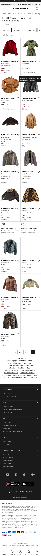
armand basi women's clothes (19, 363)
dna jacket (29, 365)
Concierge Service (9, 396)
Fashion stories (8, 466)
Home (4, 14)
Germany (27, 545)
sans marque (17, 377)
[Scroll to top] (33, 352)
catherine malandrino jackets (19, 368)
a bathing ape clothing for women (19, 360)
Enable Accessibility (20, 1)
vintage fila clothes (27, 373)
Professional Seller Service (12, 431)
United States (20, 545)
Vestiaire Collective (11, 451)
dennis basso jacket (26, 370)
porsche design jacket (14, 365)
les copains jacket (11, 373)
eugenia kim (32, 375)
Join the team (8, 463)
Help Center (7, 441)
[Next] (25, 352)
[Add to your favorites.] (18, 61)
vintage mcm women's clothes (13, 375)
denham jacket (10, 370)
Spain (32, 545)
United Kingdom (12, 545)
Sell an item (7, 428)
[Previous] (16, 352)
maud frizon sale (30, 377)
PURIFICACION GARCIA (17, 14)
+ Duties (7, 70)
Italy (37, 545)
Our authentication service (12, 409)
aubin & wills (19, 358)
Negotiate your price (8, 228)
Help (5, 438)
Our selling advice (9, 425)
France (5, 545)
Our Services (8, 390)
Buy (4, 403)
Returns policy (8, 412)
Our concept (7, 393)
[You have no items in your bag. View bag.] (37, 8)
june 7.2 (7, 377)
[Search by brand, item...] (4, 8)
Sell (5, 419)
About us (6, 454)
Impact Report (8, 460)
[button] (37, 8)
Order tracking (8, 406)
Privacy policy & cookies (20, 497)
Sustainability (8, 457)
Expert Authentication (29, 228)
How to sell (7, 422)
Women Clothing (34, 14)
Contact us (7, 444)
